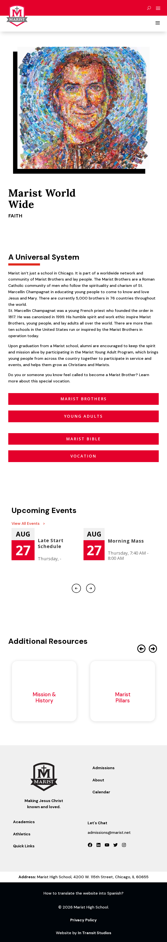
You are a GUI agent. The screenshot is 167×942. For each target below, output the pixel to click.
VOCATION (83, 456)
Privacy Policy (83, 920)
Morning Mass (126, 541)
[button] (153, 648)
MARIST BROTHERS (83, 398)
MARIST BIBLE (83, 438)
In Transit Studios (94, 932)
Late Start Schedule (51, 543)
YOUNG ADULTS (83, 416)
